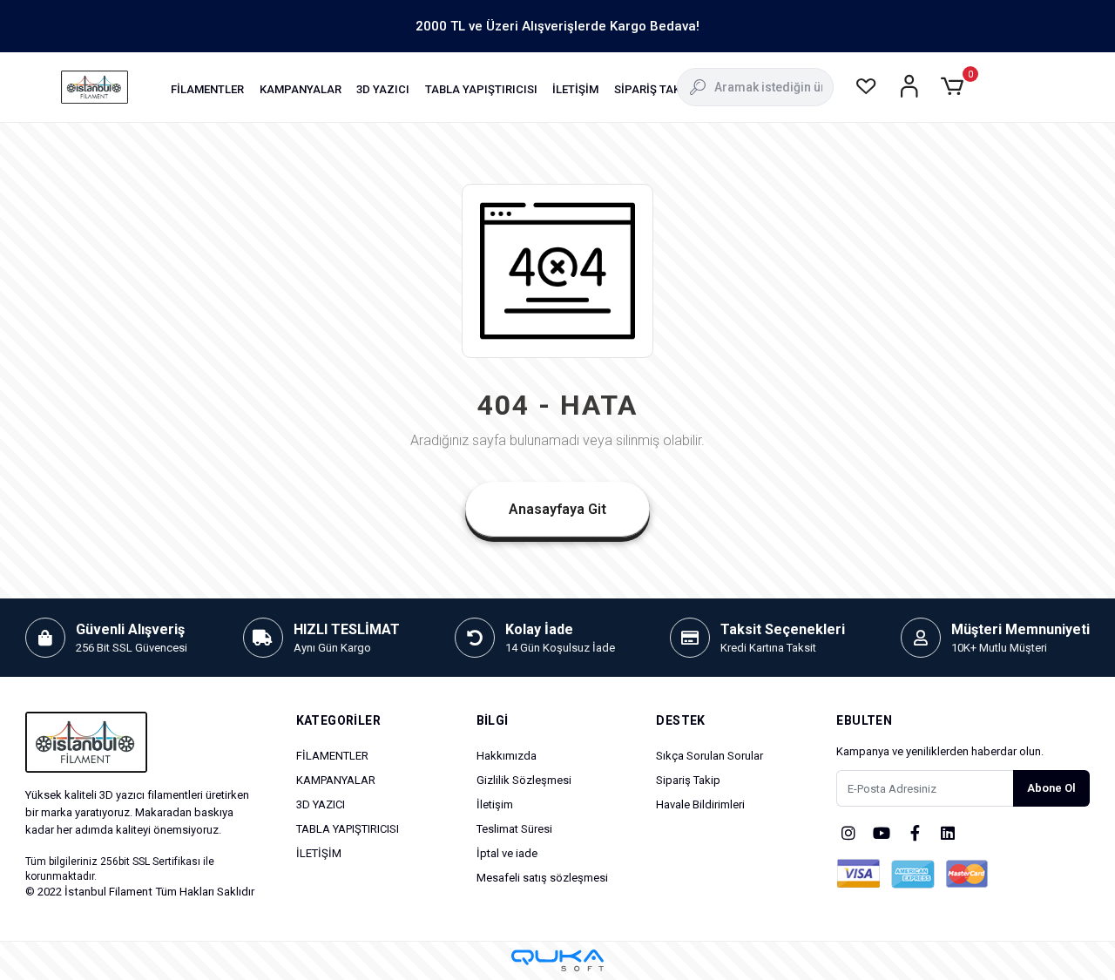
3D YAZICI (320, 804)
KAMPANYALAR (335, 780)
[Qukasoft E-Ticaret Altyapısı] (557, 960)
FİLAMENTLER (332, 755)
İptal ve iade (506, 853)
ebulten (864, 720)
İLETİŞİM (318, 853)
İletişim (494, 804)
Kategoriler (338, 720)
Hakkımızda (506, 755)
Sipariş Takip (688, 780)
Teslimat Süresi (514, 828)
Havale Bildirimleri (700, 804)
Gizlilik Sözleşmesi (523, 780)
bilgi (492, 720)
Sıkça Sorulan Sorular (709, 755)
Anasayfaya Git (557, 509)
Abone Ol (1051, 787)
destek (680, 720)
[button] (207, 89)
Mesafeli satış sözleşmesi (542, 877)
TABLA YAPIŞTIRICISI (347, 828)
